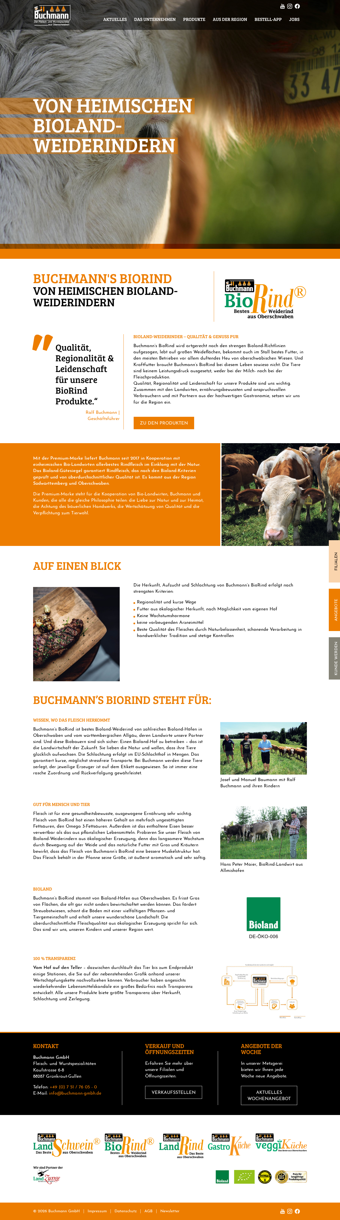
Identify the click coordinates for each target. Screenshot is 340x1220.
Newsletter (169, 1211)
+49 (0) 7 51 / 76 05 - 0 (73, 1087)
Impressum (97, 1211)
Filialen (336, 561)
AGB (148, 1211)
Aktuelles (115, 19)
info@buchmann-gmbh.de (75, 1093)
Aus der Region (230, 19)
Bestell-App (268, 19)
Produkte (194, 19)
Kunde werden (336, 658)
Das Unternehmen (155, 19)
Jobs (294, 19)
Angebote (336, 610)
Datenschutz (125, 1211)
